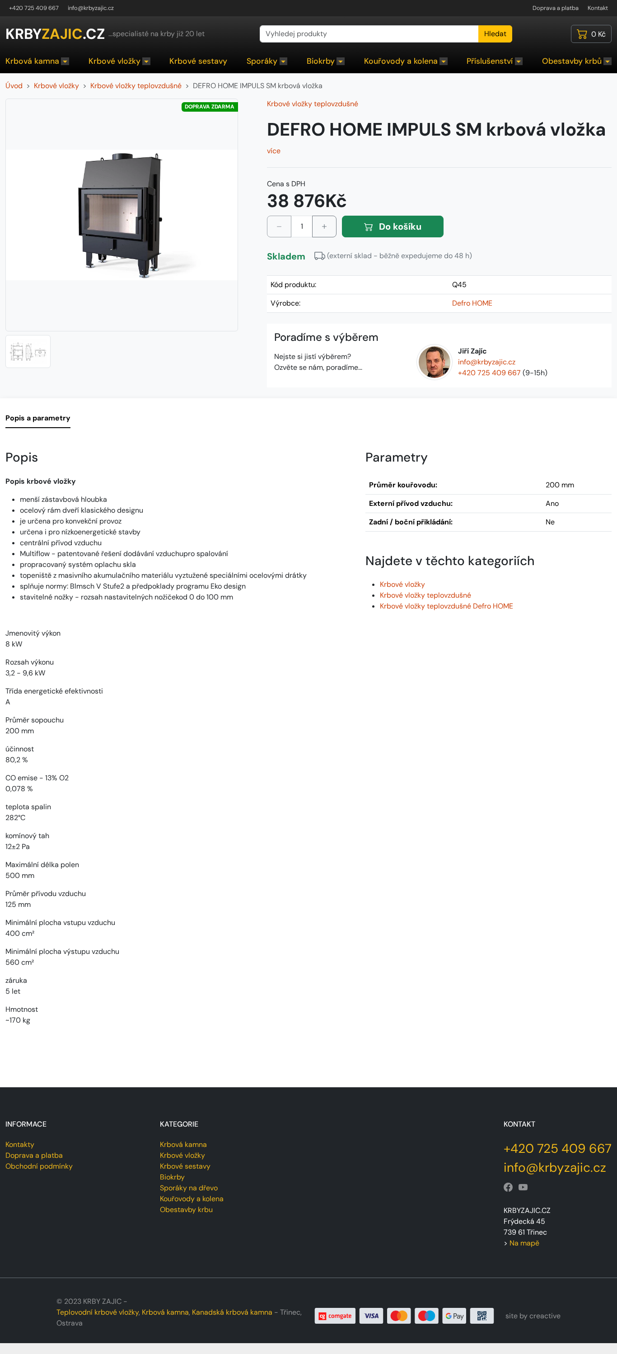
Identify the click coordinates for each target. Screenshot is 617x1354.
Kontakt (598, 8)
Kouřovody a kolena (401, 61)
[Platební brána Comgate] (404, 1315)
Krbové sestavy (198, 61)
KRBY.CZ (55, 33)
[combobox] (369, 33)
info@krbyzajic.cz (91, 8)
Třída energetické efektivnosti (54, 691)
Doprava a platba (556, 8)
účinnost (19, 749)
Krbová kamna (32, 61)
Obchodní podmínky (39, 1166)
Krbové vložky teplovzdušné (312, 104)
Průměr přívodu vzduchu (45, 893)
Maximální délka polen (42, 864)
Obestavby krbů (572, 61)
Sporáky (262, 61)
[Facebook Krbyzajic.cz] (508, 1188)
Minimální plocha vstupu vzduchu (60, 922)
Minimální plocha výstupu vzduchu (62, 951)
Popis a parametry (37, 418)
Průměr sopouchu (34, 720)
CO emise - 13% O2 (37, 778)
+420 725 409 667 (34, 8)
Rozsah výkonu (29, 662)
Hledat (495, 33)
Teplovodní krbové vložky (97, 1312)
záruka (16, 980)
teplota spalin (28, 806)
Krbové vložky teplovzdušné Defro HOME (446, 606)
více (273, 151)
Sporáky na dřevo (189, 1188)
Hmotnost (21, 1009)
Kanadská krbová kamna (232, 1312)
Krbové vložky (114, 61)
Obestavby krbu (186, 1209)
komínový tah (27, 835)
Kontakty (19, 1144)
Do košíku (399, 226)
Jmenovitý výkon (33, 633)
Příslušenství (490, 61)
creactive (545, 1316)
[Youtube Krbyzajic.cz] (523, 1188)
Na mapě (524, 1243)
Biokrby (321, 61)
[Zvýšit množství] (324, 226)
